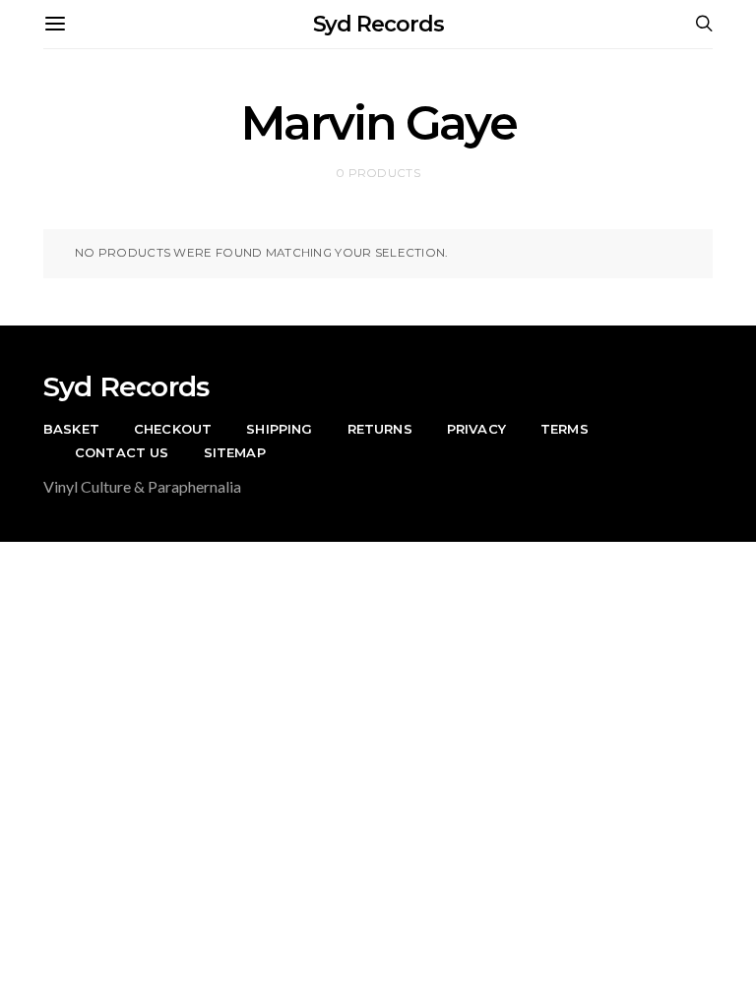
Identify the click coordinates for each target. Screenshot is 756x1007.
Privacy (476, 429)
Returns (379, 429)
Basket (71, 429)
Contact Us (122, 452)
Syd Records (378, 24)
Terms (564, 429)
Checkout (173, 429)
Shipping (279, 429)
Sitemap (235, 452)
